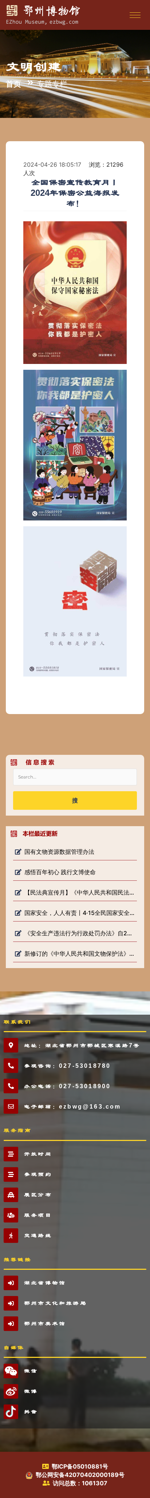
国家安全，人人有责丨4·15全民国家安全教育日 (79, 912)
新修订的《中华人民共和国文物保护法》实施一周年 (79, 953)
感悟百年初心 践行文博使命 (60, 872)
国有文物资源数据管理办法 (59, 851)
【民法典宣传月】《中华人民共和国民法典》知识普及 (79, 892)
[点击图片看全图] (75, 292)
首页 (13, 83)
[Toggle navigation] (134, 15)
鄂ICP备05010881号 (80, 1466)
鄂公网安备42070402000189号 (80, 1474)
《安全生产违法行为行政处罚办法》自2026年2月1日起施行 (79, 933)
